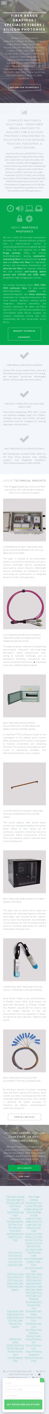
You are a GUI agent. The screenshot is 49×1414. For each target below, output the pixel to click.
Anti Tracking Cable (34, 1258)
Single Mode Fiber (15, 1311)
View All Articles (24, 1117)
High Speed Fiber (34, 1283)
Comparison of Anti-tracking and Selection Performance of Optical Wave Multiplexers (23, 550)
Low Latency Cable (33, 1249)
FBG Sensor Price (33, 1203)
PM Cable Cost (15, 1227)
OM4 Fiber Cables (33, 1274)
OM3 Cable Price (15, 1277)
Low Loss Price (15, 1258)
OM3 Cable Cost (15, 1280)
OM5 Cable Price (34, 1292)
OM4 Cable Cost (34, 1280)
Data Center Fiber (15, 1283)
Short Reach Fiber (33, 1329)
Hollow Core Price (33, 1240)
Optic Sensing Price (15, 1199)
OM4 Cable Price (34, 1277)
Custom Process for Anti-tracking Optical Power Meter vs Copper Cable (23, 814)
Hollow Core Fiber (33, 1237)
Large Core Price (34, 1221)
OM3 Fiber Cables (15, 1274)
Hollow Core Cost (33, 1243)
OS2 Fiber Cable (15, 1320)
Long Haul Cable (15, 1264)
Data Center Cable (33, 1286)
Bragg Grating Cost (34, 1209)
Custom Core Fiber (34, 1234)
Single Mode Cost (15, 1317)
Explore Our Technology (24, 87)
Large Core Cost (33, 1224)
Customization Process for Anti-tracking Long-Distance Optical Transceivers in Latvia (22, 638)
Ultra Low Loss (15, 1252)
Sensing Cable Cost (15, 1203)
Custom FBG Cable (34, 1206)
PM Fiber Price (15, 1224)
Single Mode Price (15, 1314)
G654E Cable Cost (15, 1348)
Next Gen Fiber (34, 1246)
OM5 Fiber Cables (33, 1289)
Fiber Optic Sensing (15, 1196)
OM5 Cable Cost (34, 1295)
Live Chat (24, 1176)
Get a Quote (24, 1168)
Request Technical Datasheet (24, 334)
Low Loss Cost (15, 1261)
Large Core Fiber (34, 1218)
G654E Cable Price (15, 1345)
